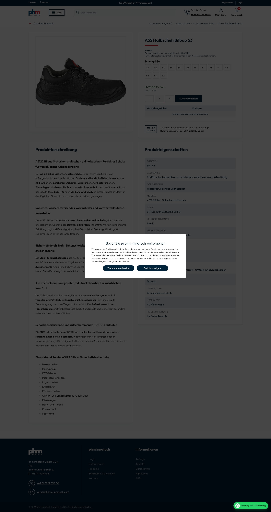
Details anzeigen (152, 268)
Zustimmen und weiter (118, 268)
